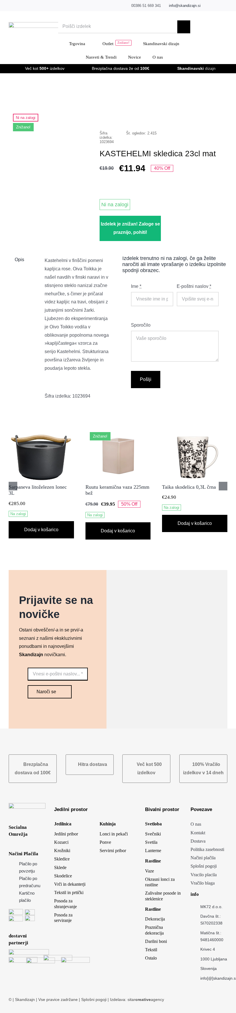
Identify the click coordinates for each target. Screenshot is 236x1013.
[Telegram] (198, 115)
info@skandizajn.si (185, 5)
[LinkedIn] (180, 115)
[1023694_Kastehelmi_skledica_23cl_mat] (50, 149)
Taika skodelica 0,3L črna (189, 487)
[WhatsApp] (189, 115)
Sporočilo (141, 325)
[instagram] (216, 6)
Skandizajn (25, 999)
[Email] (217, 115)
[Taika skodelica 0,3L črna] (194, 432)
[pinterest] (225, 6)
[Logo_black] (44, 24)
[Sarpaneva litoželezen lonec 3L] (41, 432)
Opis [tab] (19, 259)
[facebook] (208, 6)
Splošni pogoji (94, 999)
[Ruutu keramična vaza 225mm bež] (118, 432)
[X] (171, 115)
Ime (136, 286)
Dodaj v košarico (41, 529)
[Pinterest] (207, 115)
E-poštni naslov (194, 286)
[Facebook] (161, 115)
